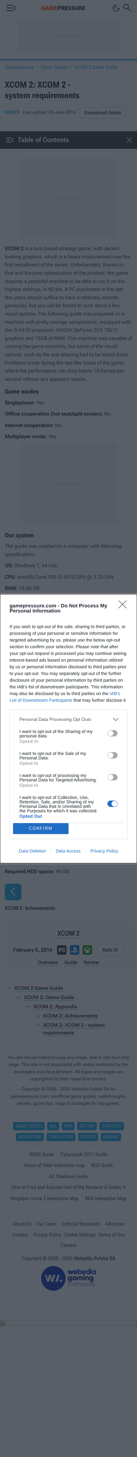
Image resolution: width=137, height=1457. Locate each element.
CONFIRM (41, 828)
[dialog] (68, 728)
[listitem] (68, 719)
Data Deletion (32, 850)
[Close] (125, 606)
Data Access (68, 850)
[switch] (112, 733)
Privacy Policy (104, 850)
